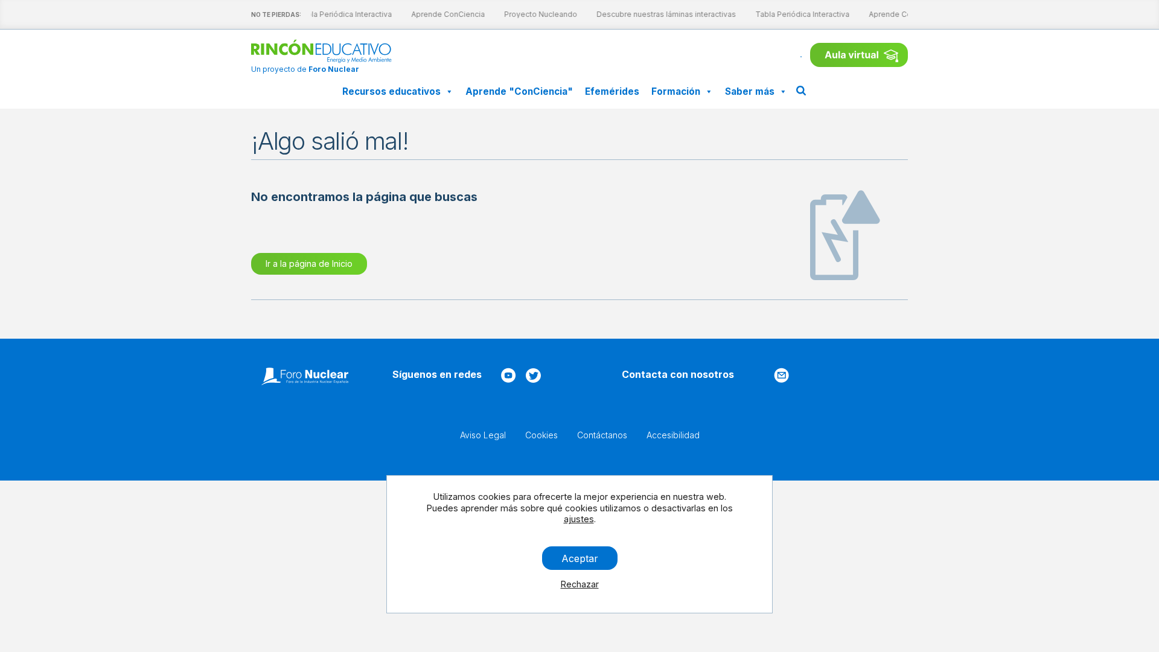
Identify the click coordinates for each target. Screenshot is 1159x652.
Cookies (541, 435)
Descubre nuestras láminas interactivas (663, 14)
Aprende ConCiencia (445, 14)
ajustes (579, 519)
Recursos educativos (391, 91)
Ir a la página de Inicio (309, 263)
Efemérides (612, 91)
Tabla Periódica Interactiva (342, 14)
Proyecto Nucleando (538, 14)
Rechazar (580, 584)
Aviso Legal (483, 435)
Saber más (749, 91)
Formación (675, 91)
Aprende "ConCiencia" (519, 91)
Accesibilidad (673, 435)
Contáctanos (602, 435)
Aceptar (579, 558)
